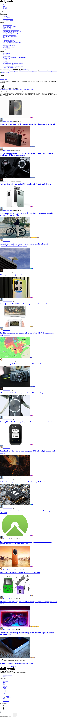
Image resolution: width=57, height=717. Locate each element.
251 (5, 666)
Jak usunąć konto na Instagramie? (10, 36)
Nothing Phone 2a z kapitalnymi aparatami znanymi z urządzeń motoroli (26, 422)
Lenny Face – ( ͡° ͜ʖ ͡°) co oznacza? (10, 33)
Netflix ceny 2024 (7, 27)
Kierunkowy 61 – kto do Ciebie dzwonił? (12, 31)
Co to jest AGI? (6, 48)
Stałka (4, 698)
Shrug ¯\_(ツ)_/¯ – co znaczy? (9, 35)
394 (12, 666)
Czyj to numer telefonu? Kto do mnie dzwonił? (13, 66)
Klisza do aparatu (6, 699)
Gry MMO (5, 61)
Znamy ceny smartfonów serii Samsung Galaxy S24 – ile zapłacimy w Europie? (28, 124)
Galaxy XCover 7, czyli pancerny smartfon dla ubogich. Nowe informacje (26, 482)
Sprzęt (31, 268)
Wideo (4, 688)
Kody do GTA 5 (6, 62)
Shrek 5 (4, 37)
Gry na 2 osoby (6, 58)
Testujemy (5, 687)
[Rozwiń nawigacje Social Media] (6, 703)
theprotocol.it (6, 701)
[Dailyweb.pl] (6, 2)
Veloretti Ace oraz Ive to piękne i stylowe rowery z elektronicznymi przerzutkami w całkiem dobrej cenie (24, 245)
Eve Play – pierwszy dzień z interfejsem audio (16, 663)
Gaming (31, 326)
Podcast (4, 683)
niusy (4, 4)
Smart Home (32, 657)
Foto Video (32, 146)
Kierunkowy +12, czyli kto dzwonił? (11, 30)
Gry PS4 (5, 59)
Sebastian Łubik (6, 181)
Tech (6, 79)
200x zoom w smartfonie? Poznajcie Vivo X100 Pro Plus (20, 573)
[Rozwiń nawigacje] (5, 678)
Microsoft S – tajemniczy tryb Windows (11, 44)
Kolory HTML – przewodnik (9, 67)
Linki (4, 693)
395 (14, 666)
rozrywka (5, 7)
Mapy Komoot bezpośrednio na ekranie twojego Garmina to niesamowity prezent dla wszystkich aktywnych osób (26, 543)
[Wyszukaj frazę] (15, 715)
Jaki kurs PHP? (6, 17)
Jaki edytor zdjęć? (7, 56)
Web (31, 357)
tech (4, 6)
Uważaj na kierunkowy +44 (9, 32)
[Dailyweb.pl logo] (7, 670)
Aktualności (5, 681)
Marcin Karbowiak (7, 121)
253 (9, 666)
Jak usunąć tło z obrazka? (8, 64)
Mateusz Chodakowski (8, 361)
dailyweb (2, 79)
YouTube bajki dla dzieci (8, 40)
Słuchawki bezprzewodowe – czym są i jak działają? (14, 57)
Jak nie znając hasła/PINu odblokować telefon (13, 63)
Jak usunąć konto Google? (8, 47)
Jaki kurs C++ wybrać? (8, 19)
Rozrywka (5, 686)
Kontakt (4, 676)
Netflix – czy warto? (7, 28)
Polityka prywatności (7, 675)
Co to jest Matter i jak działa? (9, 41)
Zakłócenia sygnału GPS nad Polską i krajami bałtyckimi (20, 364)
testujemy (5, 8)
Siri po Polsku (6, 54)
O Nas (7, 694)
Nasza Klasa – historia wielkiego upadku (12, 42)
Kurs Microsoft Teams (8, 20)
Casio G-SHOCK (7, 46)
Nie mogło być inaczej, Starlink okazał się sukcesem (18, 275)
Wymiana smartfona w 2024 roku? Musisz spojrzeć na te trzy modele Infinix (16, 89)
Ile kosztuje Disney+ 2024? (9, 39)
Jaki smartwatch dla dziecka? (9, 45)
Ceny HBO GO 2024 (7, 25)
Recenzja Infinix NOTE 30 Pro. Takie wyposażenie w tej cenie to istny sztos (27, 304)
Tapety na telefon (6, 53)
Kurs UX (5, 16)
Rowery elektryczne (34, 237)
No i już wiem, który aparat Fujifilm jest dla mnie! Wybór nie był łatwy (25, 184)
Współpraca (8, 697)
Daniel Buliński (6, 150)
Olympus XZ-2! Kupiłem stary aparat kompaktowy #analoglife (22, 393)
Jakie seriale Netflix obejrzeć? (9, 26)
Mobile (31, 117)
